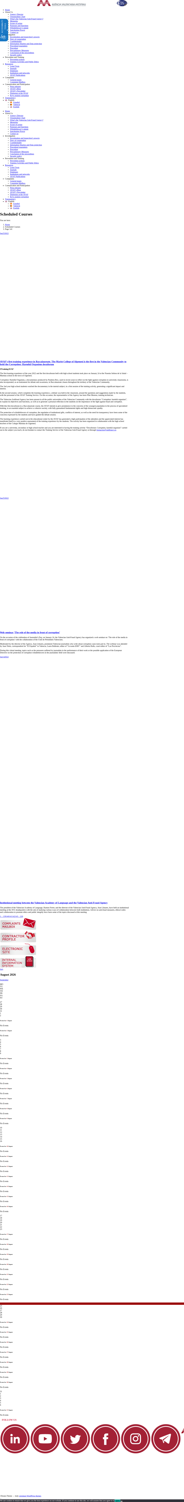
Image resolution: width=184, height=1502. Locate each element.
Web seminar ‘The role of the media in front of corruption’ (30, 632)
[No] (122, 1501)
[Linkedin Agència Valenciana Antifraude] (15, 1453)
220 (21, 916)
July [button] (1, 969)
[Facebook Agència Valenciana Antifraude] (105, 1453)
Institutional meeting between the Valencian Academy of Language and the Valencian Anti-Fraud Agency (54, 902)
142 (13, 916)
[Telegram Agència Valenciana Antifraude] (166, 1453)
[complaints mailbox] (18, 929)
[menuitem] (94, 10)
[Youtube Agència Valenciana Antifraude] (45, 1453)
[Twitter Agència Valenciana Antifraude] (75, 1453)
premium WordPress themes (30, 1496)
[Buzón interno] (18, 967)
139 (4, 916)
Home (7, 225)
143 (16, 916)
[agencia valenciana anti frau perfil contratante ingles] (18, 942)
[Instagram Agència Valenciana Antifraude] (136, 1453)
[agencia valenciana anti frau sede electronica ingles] (18, 954)
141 (10, 916)
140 (7, 916)
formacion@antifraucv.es (106, 430)
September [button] (4, 980)
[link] (86, 3)
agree (118, 1501)
